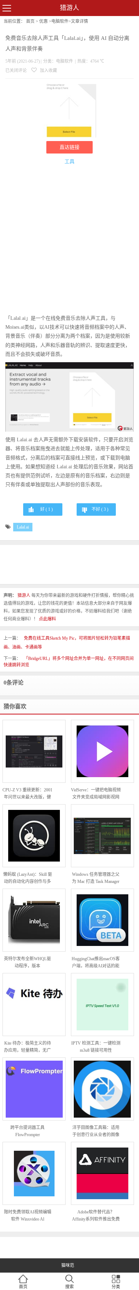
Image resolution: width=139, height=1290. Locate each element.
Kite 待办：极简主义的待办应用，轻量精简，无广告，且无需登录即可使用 (27, 1047)
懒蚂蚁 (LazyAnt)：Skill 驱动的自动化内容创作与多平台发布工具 (27, 878)
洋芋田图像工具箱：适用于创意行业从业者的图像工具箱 (95, 1131)
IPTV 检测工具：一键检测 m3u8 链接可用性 (95, 1047)
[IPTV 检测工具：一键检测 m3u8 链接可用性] (102, 1004)
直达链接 (69, 147)
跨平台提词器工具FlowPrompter (27, 1131)
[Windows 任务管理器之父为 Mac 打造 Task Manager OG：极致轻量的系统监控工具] (102, 836)
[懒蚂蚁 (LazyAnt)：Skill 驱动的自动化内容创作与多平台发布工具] (34, 836)
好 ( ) (46, 509)
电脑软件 (59, 21)
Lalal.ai (23, 527)
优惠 (43, 21)
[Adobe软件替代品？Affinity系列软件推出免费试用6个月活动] (102, 1173)
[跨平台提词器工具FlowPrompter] (34, 1089)
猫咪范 (67, 1265)
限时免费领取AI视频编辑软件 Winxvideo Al (27, 1216)
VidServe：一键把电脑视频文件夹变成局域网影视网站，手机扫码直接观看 (96, 794)
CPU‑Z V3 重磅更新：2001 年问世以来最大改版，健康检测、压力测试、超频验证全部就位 (27, 794)
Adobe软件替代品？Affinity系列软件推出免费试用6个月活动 (96, 1216)
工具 (69, 161)
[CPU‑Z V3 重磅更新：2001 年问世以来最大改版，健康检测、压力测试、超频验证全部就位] (34, 751)
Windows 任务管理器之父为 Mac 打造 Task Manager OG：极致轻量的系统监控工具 (95, 878)
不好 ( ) (100, 509)
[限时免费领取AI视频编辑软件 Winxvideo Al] (34, 1173)
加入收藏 (48, 70)
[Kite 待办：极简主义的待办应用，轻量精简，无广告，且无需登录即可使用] (34, 1004)
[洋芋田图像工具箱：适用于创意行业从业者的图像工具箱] (102, 1089)
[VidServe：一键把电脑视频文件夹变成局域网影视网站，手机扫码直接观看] (102, 751)
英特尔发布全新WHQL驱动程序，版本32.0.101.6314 (27, 962)
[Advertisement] (69, 240)
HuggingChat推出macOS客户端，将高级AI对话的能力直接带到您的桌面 (96, 962)
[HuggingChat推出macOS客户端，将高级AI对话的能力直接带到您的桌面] (102, 920)
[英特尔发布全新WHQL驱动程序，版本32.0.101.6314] (34, 920)
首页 (30, 21)
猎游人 (69, 7)
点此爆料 (47, 619)
